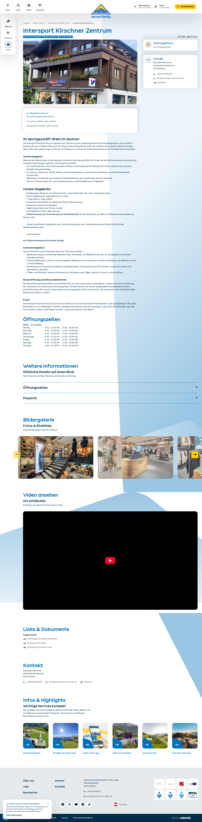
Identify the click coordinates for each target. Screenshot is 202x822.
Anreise (59, 781)
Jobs (26, 786)
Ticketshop (40, 10)
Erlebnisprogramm (31, 753)
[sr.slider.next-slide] (194, 454)
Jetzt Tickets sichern (14, 815)
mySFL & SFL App (91, 753)
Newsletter (30, 792)
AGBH (54, 817)
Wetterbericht (149, 753)
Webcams (8, 26)
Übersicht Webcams (181, 753)
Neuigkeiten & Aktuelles (64, 753)
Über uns (28, 781)
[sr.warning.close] (48, 803)
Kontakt (60, 786)
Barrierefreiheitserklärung (82, 817)
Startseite (26, 23)
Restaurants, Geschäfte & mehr (59, 23)
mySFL (28, 10)
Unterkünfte (187, 6)
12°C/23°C (8, 38)
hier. (62, 241)
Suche (18, 10)
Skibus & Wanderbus (122, 753)
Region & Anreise (39, 23)
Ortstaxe (64, 817)
